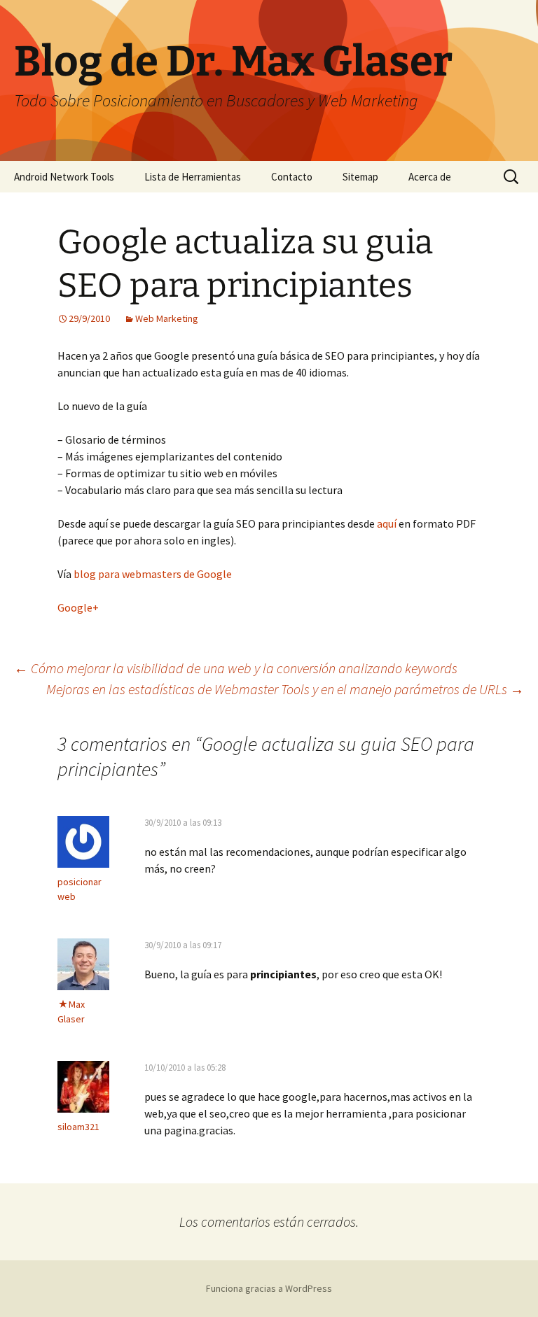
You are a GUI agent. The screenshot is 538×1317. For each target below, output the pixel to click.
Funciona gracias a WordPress (269, 1288)
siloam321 (78, 1126)
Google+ (78, 607)
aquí (388, 523)
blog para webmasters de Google (153, 574)
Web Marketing (166, 318)
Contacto (291, 176)
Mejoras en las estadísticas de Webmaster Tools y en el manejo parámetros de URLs (285, 689)
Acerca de (429, 176)
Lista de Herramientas (192, 176)
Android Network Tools (64, 176)
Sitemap (360, 176)
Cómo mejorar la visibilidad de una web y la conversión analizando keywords (235, 668)
